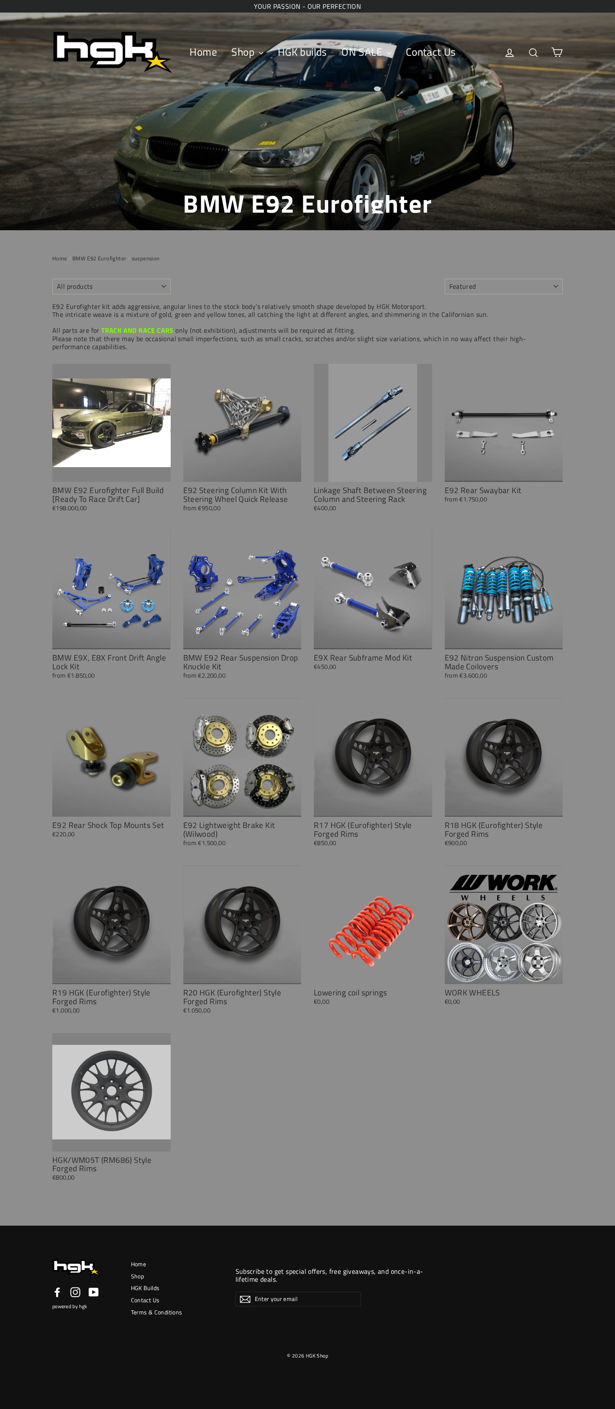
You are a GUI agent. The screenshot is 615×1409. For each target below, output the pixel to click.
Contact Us (431, 52)
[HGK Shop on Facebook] (57, 1292)
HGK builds (302, 52)
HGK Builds (145, 1287)
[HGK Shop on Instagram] (75, 1292)
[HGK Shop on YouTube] (94, 1292)
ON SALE (363, 52)
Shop (244, 52)
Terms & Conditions (156, 1312)
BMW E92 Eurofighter (99, 258)
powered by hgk (69, 1306)
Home (203, 52)
